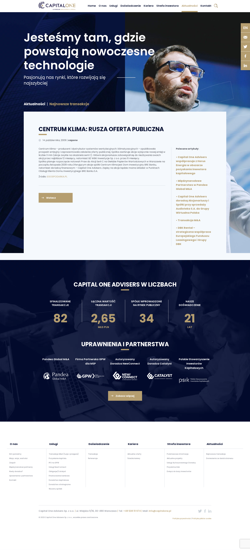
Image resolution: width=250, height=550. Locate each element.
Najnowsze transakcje (216, 454)
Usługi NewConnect (57, 467)
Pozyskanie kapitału (57, 458)
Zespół (12, 462)
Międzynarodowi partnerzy (21, 467)
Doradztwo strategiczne (60, 484)
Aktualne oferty (134, 454)
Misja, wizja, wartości (18, 458)
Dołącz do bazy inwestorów (179, 471)
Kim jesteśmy (15, 454)
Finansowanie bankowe (59, 475)
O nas (102, 6)
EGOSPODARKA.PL (57, 176)
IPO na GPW (54, 462)
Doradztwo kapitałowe (59, 480)
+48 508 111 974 (132, 511)
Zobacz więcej (125, 396)
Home (92, 6)
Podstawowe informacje (178, 454)
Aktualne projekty (174, 458)
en (245, 27)
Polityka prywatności (182, 518)
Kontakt (206, 6)
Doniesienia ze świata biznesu (219, 458)
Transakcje (93, 454)
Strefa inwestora (167, 6)
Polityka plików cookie (201, 518)
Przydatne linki (173, 467)
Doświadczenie (131, 6)
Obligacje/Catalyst (57, 471)
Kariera (149, 6)
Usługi (113, 6)
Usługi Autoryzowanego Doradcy (181, 462)
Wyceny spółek (55, 489)
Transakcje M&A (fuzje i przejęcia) (64, 454)
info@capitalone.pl (160, 511)
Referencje (93, 458)
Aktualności (190, 6)
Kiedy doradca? (16, 471)
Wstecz (51, 198)
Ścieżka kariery (133, 458)
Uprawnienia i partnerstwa (21, 475)
